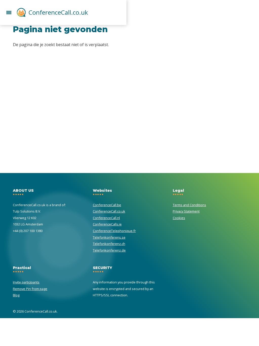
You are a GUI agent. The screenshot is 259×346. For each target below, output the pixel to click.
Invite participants (26, 282)
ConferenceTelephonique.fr (114, 230)
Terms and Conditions (189, 205)
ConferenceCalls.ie (107, 224)
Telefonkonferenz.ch (109, 243)
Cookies (179, 218)
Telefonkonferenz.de (109, 250)
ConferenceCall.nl (106, 218)
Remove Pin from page (30, 288)
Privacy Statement (186, 211)
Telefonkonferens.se (109, 237)
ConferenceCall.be (107, 205)
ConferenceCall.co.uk (58, 12)
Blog (16, 295)
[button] (8, 12)
